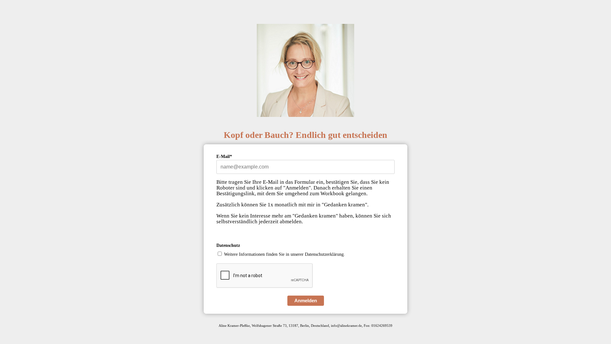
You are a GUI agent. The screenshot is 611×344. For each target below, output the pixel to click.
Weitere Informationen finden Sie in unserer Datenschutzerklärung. (284, 254)
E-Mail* (224, 156)
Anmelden (305, 300)
